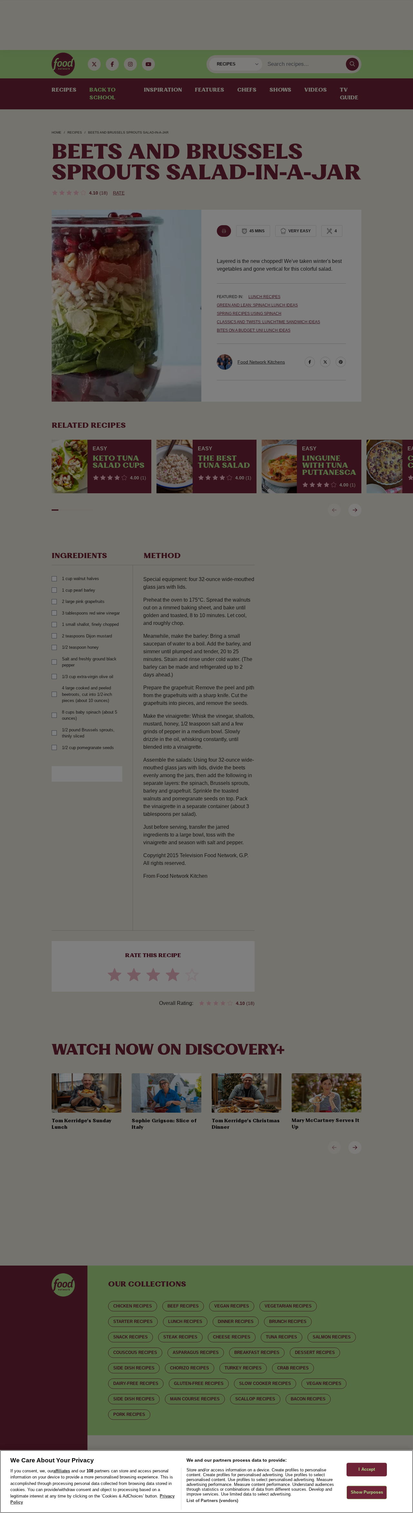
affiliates (61, 1470)
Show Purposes (367, 1492)
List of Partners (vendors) (212, 1500)
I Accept (366, 1469)
